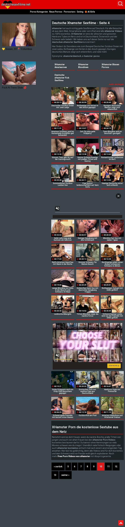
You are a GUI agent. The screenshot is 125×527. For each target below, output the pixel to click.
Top (120, 523)
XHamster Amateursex (61, 65)
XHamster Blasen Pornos (110, 65)
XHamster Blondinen (83, 65)
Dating (80, 12)
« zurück (58, 466)
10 (101, 466)
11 (108, 466)
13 (55, 475)
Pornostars (69, 12)
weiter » (65, 475)
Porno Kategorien (39, 12)
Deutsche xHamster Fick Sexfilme (62, 78)
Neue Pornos (55, 12)
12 (116, 466)
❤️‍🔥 (90, 12)
